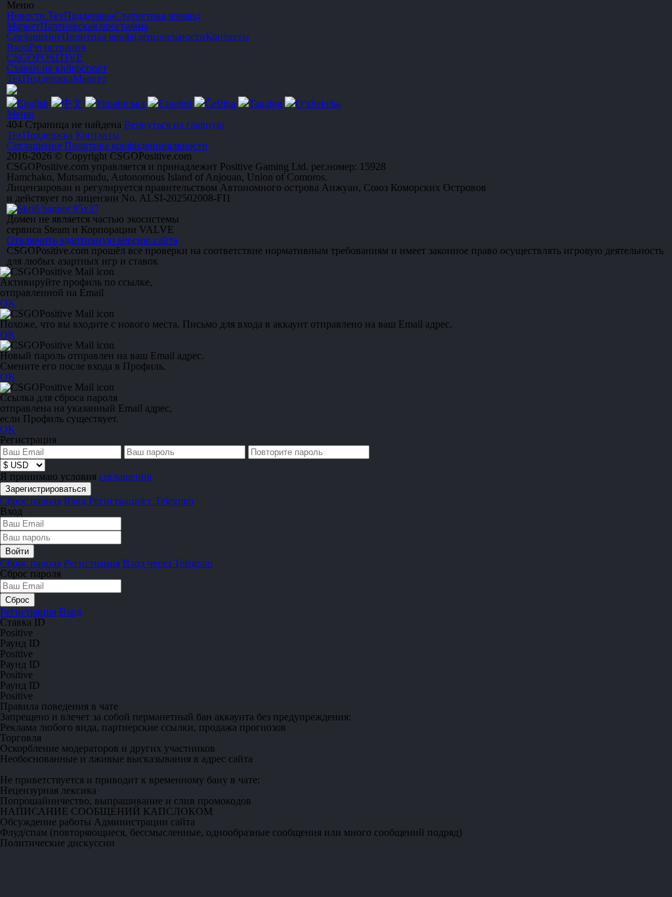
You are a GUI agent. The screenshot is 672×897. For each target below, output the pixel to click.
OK (8, 303)
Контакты (97, 135)
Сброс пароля (30, 500)
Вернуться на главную (174, 124)
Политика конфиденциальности (136, 145)
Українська (120, 103)
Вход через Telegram (168, 563)
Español (175, 103)
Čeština (220, 103)
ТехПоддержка (40, 78)
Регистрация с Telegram (141, 500)
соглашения (125, 476)
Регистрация (57, 47)
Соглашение (34, 145)
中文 (72, 103)
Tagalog (265, 103)
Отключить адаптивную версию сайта (92, 240)
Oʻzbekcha (318, 103)
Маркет (89, 78)
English (33, 103)
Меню (20, 114)
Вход (18, 47)
